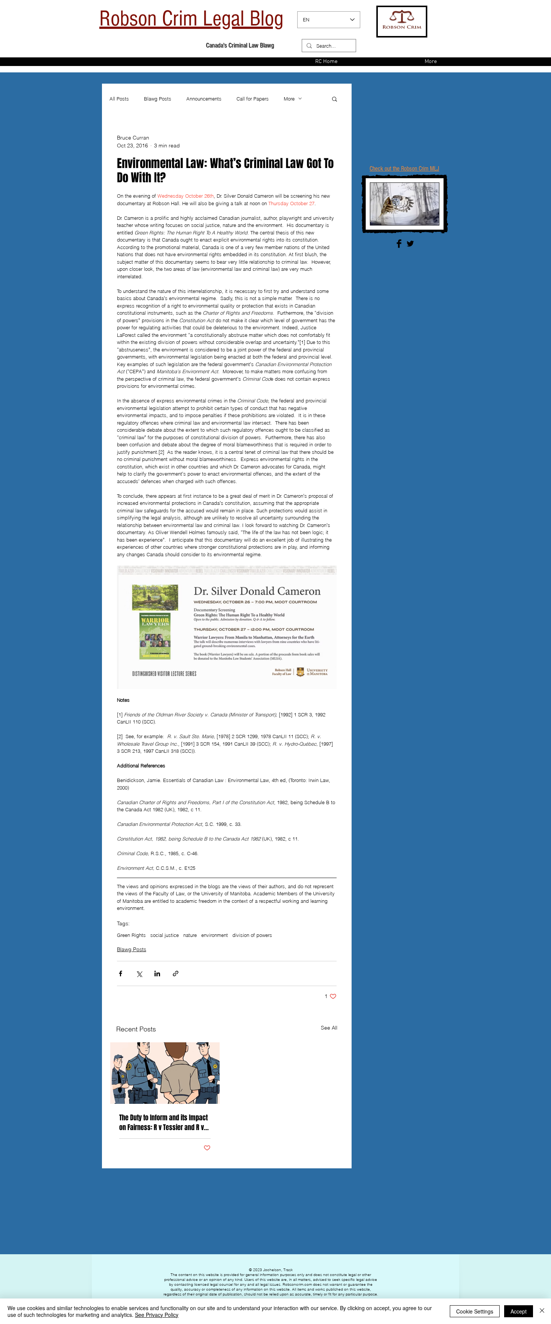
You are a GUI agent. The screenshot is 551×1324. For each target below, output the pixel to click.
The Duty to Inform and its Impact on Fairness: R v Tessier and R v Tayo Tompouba (163, 1122)
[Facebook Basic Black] (399, 243)
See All (329, 1027)
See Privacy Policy (156, 1314)
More (289, 99)
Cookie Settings (474, 1311)
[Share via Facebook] (120, 973)
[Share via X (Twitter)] (138, 973)
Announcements (204, 99)
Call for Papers (253, 99)
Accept (519, 1311)
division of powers (252, 935)
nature (190, 935)
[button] (334, 99)
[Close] (542, 1311)
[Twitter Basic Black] (410, 243)
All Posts (119, 99)
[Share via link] (175, 973)
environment (214, 935)
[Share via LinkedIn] (157, 973)
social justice (164, 935)
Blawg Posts (157, 99)
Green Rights (131, 935)
